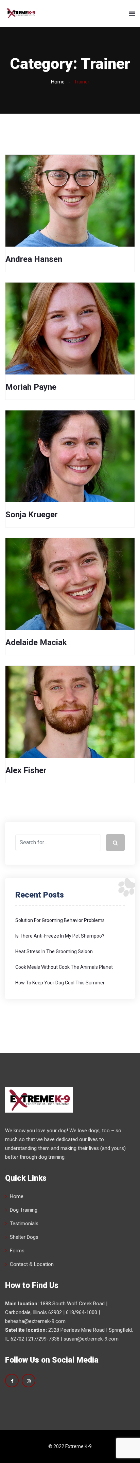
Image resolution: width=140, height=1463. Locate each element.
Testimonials (24, 1223)
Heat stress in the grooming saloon (54, 951)
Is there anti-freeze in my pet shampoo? (59, 936)
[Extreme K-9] (21, 14)
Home (58, 82)
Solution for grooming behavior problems (60, 920)
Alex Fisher (26, 770)
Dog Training (23, 1210)
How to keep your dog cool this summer (60, 982)
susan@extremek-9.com (91, 1339)
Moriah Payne (30, 387)
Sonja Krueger (31, 514)
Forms (17, 1251)
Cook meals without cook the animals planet (64, 967)
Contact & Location (32, 1264)
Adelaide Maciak (36, 642)
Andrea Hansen (33, 259)
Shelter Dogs (24, 1237)
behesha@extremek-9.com (35, 1321)
